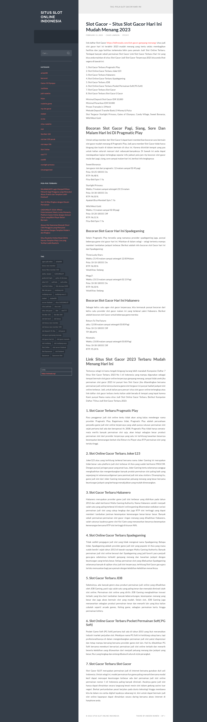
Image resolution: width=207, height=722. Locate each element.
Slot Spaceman (47, 351)
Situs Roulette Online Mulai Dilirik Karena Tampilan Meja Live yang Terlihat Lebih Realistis (54, 240)
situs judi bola (46, 306)
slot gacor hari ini (48, 339)
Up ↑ (163, 716)
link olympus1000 (62, 286)
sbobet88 (53, 298)
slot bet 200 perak (48, 139)
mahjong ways (47, 294)
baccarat (44, 78)
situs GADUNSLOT (62, 302)
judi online (63, 282)
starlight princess (48, 165)
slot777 (44, 154)
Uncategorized (46, 170)
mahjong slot (59, 290)
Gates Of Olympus (48, 83)
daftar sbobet (46, 274)
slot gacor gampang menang (51, 335)
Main (43, 98)
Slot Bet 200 (58, 315)
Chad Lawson (113, 35)
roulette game (46, 103)
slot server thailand (59, 347)
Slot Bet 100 (46, 134)
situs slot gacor (47, 311)
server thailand (47, 302)
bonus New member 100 (50, 270)
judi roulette (45, 93)
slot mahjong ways (60, 343)
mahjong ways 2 (60, 294)
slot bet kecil (46, 319)
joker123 (45, 282)
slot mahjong (46, 343)
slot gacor (61, 331)
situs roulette (46, 124)
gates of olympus (61, 278)
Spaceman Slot (57, 355)
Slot (57, 311)
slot (42, 129)
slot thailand (59, 351)
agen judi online (47, 262)
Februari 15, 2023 (94, 35)
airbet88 (44, 73)
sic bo (43, 119)
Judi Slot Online (47, 286)
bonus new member (48, 266)
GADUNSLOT (59, 274)
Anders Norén (152, 716)
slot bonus (57, 319)
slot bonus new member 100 (52, 327)
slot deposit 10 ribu (48, 331)
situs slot (58, 306)
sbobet (43, 114)
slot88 (43, 160)
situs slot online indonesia (51, 16)
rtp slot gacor (46, 109)
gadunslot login (47, 278)
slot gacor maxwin (63, 339)
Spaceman (45, 355)
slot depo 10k (46, 144)
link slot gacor (47, 290)
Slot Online (45, 149)
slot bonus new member (50, 323)
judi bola (54, 282)
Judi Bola (44, 88)
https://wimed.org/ (49, 374)
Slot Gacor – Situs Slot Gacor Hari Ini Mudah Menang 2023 (124, 26)
